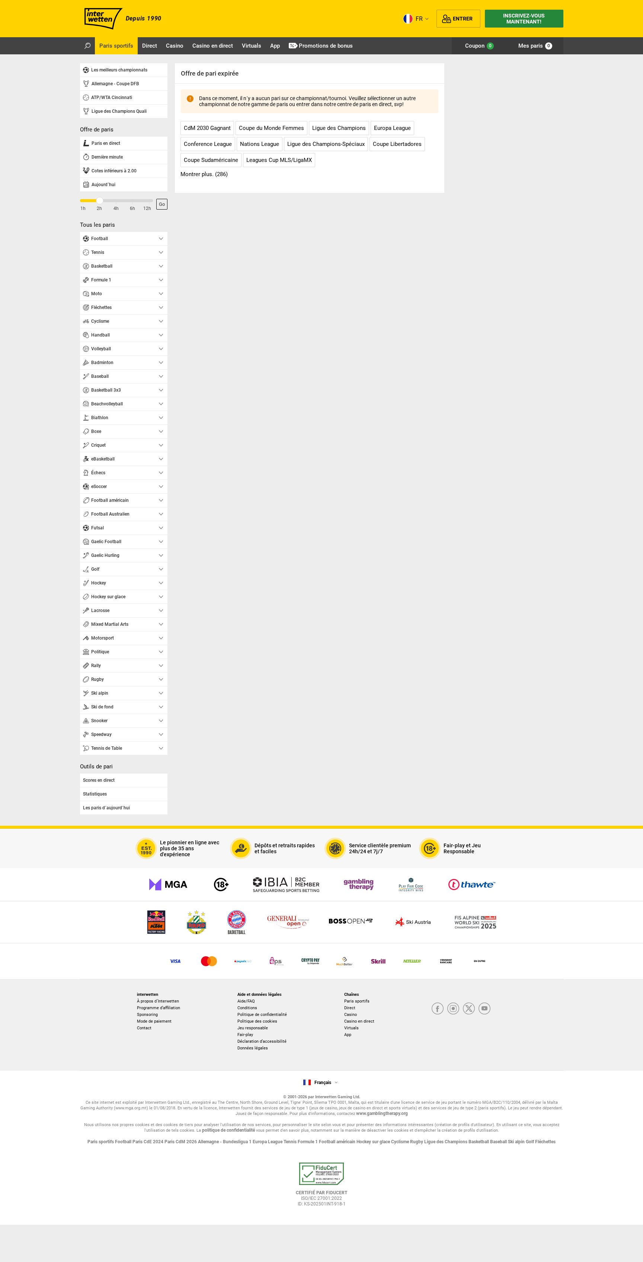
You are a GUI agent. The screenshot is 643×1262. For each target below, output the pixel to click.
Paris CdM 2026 (181, 1141)
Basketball (479, 1141)
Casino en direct (359, 1021)
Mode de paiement (154, 1021)
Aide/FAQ (246, 1001)
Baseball (499, 1141)
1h (83, 208)
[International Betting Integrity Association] (286, 884)
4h (116, 208)
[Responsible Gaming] (221, 884)
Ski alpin (517, 1141)
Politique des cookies (257, 1021)
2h (99, 208)
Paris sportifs (357, 1001)
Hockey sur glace (373, 1141)
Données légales (252, 1048)
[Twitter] (469, 1009)
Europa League (268, 1141)
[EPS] (276, 961)
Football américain (337, 1141)
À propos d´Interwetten (158, 1001)
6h (132, 208)
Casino (350, 1014)
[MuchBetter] (344, 961)
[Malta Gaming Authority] (168, 884)
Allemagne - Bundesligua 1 (225, 1141)
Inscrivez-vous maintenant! (524, 19)
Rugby (417, 1141)
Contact (144, 1028)
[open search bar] (87, 45)
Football (123, 1141)
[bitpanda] (310, 961)
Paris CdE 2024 (148, 1141)
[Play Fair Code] (411, 884)
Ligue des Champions (446, 1141)
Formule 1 (308, 1141)
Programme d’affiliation (158, 1008)
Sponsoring (147, 1014)
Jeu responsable (252, 1028)
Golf (530, 1141)
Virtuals (351, 1028)
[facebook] (438, 1009)
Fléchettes (545, 1141)
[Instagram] (453, 1009)
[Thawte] (472, 884)
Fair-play (245, 1034)
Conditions (247, 1008)
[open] (321, 1187)
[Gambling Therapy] (358, 884)
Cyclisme (400, 1141)
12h (147, 208)
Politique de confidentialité (262, 1014)
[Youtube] (484, 1009)
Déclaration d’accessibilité (262, 1041)
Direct (349, 1008)
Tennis (291, 1141)
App (347, 1034)
